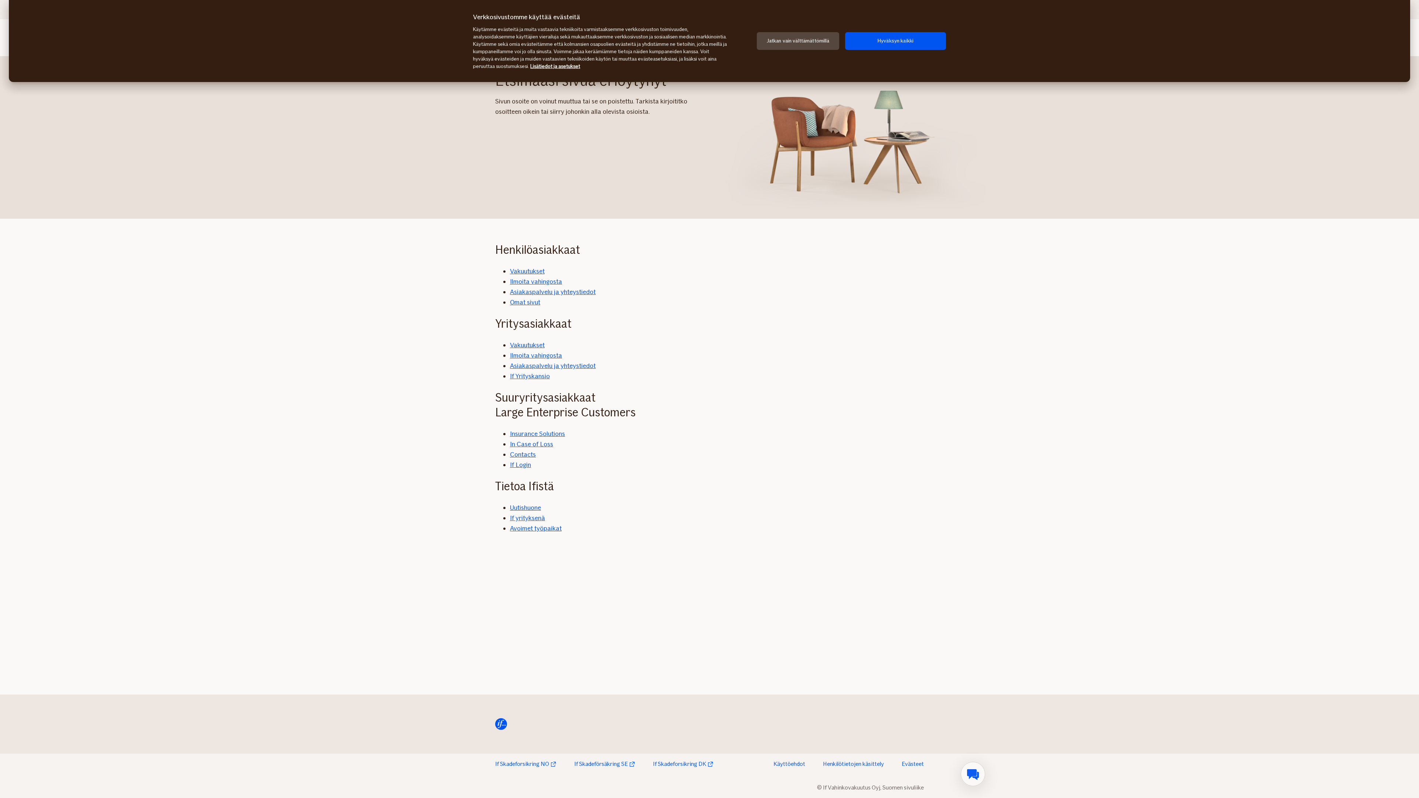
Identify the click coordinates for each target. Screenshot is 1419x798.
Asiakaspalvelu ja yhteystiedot (553, 292)
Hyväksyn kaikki (895, 41)
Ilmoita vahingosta (536, 281)
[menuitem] (973, 774)
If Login (520, 465)
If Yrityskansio (530, 376)
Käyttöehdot (789, 763)
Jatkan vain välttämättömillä (798, 41)
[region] (709, 41)
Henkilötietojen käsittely (853, 763)
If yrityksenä (527, 518)
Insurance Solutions (537, 434)
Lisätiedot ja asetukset (555, 66)
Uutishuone (525, 508)
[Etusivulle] (501, 724)
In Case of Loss (531, 444)
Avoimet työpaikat (536, 528)
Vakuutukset (527, 271)
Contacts (523, 454)
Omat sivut (525, 302)
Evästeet (913, 763)
